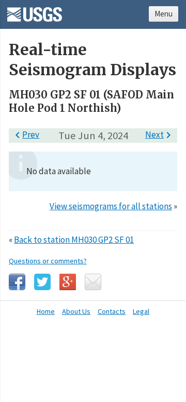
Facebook (17, 282)
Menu (163, 14)
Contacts (112, 311)
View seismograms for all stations (111, 206)
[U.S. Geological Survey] (34, 11)
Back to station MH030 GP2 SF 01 (74, 239)
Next (160, 134)
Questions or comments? (48, 260)
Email (93, 282)
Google (67, 282)
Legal (141, 311)
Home (46, 311)
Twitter (42, 282)
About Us (76, 311)
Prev (25, 134)
